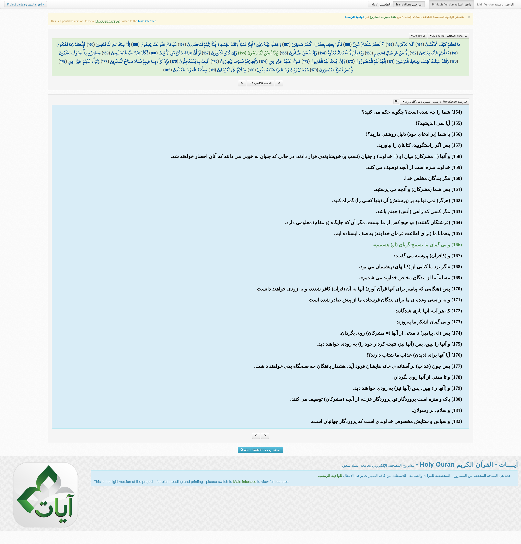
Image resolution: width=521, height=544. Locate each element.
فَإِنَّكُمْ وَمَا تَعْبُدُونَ (71, 44)
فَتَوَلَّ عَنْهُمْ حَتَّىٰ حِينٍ (284, 61)
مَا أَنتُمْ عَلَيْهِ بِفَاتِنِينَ (434, 52)
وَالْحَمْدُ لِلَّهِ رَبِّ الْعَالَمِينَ (190, 69)
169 (105, 52)
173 (305, 61)
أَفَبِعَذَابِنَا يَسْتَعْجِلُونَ (194, 61)
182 (167, 69)
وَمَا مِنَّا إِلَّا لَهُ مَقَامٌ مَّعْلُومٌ (346, 52)
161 (454, 52)
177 (104, 61)
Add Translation (261, 450)
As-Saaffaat (449, 35)
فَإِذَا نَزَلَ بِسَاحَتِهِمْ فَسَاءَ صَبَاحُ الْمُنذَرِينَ (139, 61)
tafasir (381, 4)
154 (419, 44)
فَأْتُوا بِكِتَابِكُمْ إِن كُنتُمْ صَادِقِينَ (317, 44)
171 (391, 61)
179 (314, 69)
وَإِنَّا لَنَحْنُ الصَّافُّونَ (303, 52)
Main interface (147, 21)
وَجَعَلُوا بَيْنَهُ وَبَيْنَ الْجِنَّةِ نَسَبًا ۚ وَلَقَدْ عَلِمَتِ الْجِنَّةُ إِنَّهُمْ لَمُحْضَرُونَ (234, 44)
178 (62, 61)
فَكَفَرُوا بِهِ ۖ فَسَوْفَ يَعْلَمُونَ (80, 52)
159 (135, 44)
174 (263, 61)
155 (389, 44)
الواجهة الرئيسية (354, 17)
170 (453, 61)
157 (286, 44)
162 (414, 52)
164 (322, 52)
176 (174, 61)
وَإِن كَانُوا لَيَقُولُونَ (224, 52)
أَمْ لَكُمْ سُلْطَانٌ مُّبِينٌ (368, 44)
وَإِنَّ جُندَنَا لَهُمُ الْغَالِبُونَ (328, 61)
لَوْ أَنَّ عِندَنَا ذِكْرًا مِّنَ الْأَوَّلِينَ (180, 52)
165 (284, 52)
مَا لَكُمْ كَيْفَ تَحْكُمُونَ (442, 44)
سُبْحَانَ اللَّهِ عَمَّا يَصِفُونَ (159, 44)
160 (90, 44)
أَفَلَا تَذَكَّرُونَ (404, 44)
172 (350, 61)
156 (347, 44)
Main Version (495, 4)
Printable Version (451, 4)
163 (368, 52)
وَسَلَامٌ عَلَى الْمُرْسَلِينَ (231, 69)
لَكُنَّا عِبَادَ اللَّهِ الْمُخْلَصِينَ (129, 52)
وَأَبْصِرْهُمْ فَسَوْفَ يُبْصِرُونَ (239, 61)
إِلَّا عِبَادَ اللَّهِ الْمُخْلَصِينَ (113, 44)
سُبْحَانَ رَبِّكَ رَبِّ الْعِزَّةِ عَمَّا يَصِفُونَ (283, 69)
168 (153, 52)
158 (182, 44)
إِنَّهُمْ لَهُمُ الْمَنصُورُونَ (371, 61)
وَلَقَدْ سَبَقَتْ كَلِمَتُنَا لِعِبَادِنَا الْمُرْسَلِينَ (422, 61)
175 (214, 61)
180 (251, 69)
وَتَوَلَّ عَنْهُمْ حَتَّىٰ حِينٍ (84, 61)
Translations (409, 4)
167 (206, 52)
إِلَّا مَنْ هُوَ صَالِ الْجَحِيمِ (391, 52)
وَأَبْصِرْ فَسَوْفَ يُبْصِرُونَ (336, 69)
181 (212, 69)
